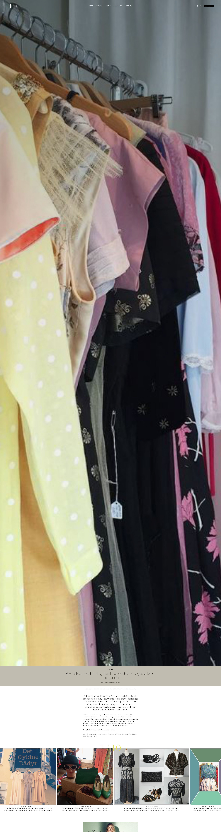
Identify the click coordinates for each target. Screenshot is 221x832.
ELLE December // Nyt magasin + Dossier (102, 730)
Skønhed (99, 6)
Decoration (118, 6)
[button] (126, 748)
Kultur (108, 6)
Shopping (110, 669)
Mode (91, 6)
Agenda (129, 6)
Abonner (209, 6)
